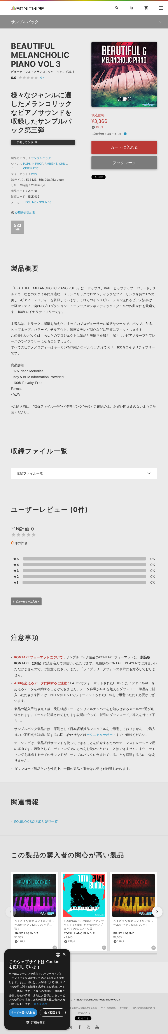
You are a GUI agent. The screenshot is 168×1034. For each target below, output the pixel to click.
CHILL (63, 163)
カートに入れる (124, 147)
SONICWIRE (27, 8)
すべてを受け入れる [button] (23, 1012)
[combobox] (58, 955)
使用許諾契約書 (23, 212)
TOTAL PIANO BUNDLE (79, 933)
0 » (42, 77)
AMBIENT (51, 163)
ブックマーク (124, 162)
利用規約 (124, 1007)
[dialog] (37, 989)
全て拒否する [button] (52, 1012)
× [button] (64, 954)
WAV (34, 174)
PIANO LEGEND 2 (26, 933)
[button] (157, 912)
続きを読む (40, 1004)
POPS (27, 163)
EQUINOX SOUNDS (38, 202)
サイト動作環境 (108, 1007)
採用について (84, 1012)
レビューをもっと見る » (26, 601)
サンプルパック (41, 158)
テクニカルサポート (101, 735)
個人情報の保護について (144, 1007)
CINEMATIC (30, 168)
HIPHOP (37, 163)
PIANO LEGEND (123, 933)
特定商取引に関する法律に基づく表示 (79, 1007)
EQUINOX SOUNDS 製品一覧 (36, 822)
